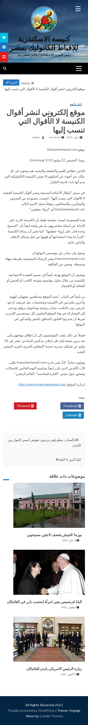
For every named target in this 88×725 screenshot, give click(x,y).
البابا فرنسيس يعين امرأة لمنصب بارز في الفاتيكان (44, 602)
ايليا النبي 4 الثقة (70, 459)
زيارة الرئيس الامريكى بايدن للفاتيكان (54, 669)
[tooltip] (4, 37)
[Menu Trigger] (78, 8)
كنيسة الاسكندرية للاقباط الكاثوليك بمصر (44, 43)
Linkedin (72, 415)
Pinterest (24, 406)
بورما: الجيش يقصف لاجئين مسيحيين (54, 535)
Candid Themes (51, 716)
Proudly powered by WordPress (31, 710)
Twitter (47, 406)
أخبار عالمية (76, 104)
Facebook (71, 406)
